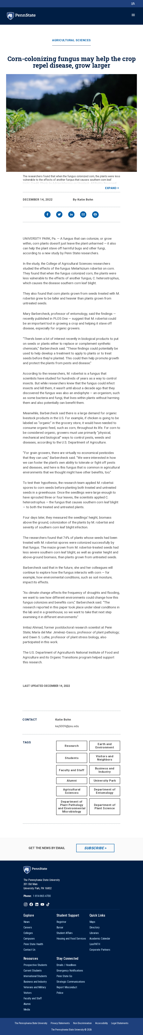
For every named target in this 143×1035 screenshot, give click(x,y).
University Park (105, 780)
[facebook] (47, 214)
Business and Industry (104, 770)
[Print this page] (95, 214)
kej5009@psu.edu (67, 726)
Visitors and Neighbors (104, 757)
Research (72, 746)
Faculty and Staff (71, 770)
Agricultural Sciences (71, 40)
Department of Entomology (105, 791)
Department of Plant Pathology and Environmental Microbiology (71, 806)
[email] (83, 214)
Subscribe (94, 848)
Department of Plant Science (105, 806)
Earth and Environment (104, 745)
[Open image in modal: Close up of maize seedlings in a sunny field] (71, 123)
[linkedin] (71, 214)
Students (71, 758)
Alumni (72, 780)
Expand (110, 188)
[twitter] (59, 214)
